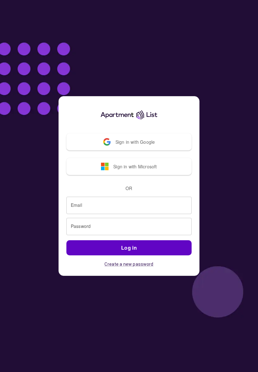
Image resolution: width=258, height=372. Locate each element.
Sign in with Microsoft (135, 166)
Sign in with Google (135, 142)
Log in (129, 247)
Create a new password (128, 264)
